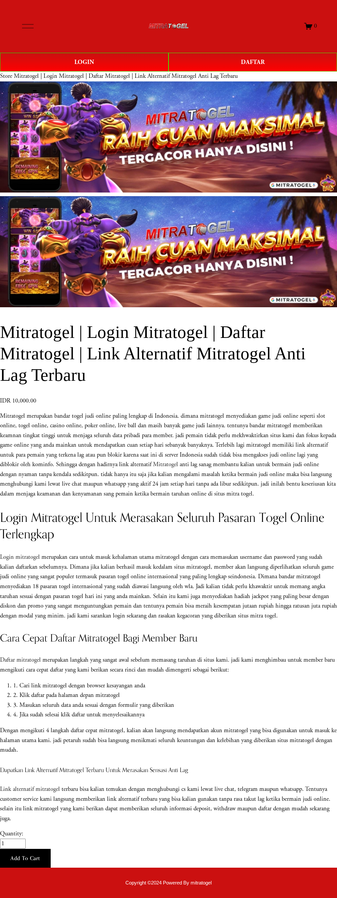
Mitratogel (165, 464)
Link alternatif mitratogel (30, 789)
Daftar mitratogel (20, 660)
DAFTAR (253, 62)
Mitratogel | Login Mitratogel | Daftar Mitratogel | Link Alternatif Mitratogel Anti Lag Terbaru (126, 76)
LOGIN (84, 62)
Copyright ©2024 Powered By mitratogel (168, 882)
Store (6, 76)
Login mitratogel (20, 557)
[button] (25, 858)
